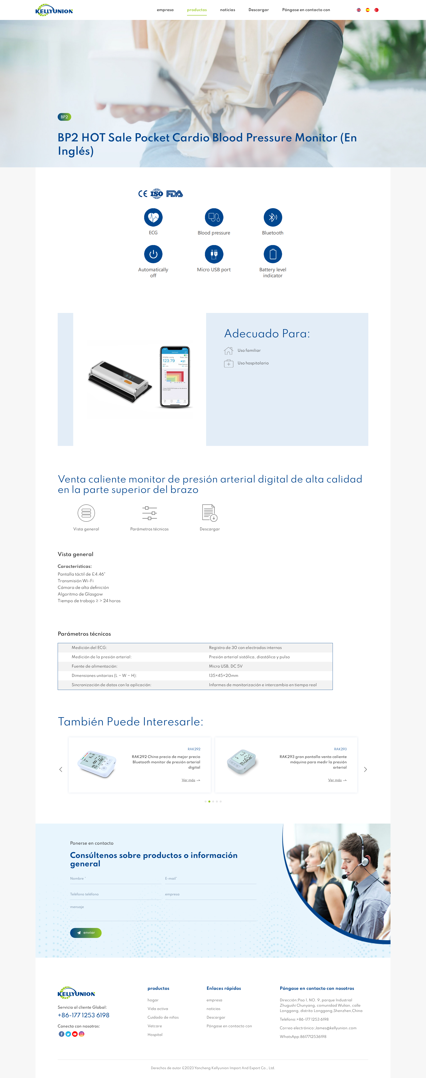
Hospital (155, 1035)
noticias (227, 10)
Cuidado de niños (163, 1017)
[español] (368, 10)
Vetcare (155, 1026)
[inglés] (359, 10)
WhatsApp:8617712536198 (303, 1037)
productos (197, 10)
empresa (165, 10)
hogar (153, 1000)
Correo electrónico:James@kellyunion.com (318, 1028)
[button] (206, 802)
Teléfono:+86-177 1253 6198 (304, 1019)
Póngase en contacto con (306, 10)
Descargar (258, 10)
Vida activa (158, 1009)
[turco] (377, 10)
